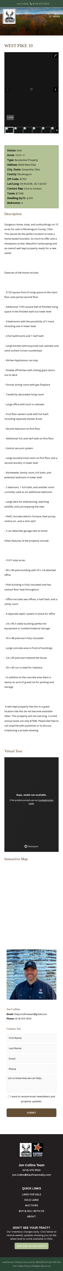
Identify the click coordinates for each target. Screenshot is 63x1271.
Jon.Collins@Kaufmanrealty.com (31, 1174)
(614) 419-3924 (41, 3)
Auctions (31, 1205)
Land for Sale (31, 1194)
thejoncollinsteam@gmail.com (30, 1014)
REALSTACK (42, 1262)
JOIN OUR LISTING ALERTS (31, 1246)
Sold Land (31, 1200)
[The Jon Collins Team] (9, 16)
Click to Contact (33, 188)
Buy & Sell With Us (31, 1211)
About (31, 1216)
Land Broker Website (12, 1262)
